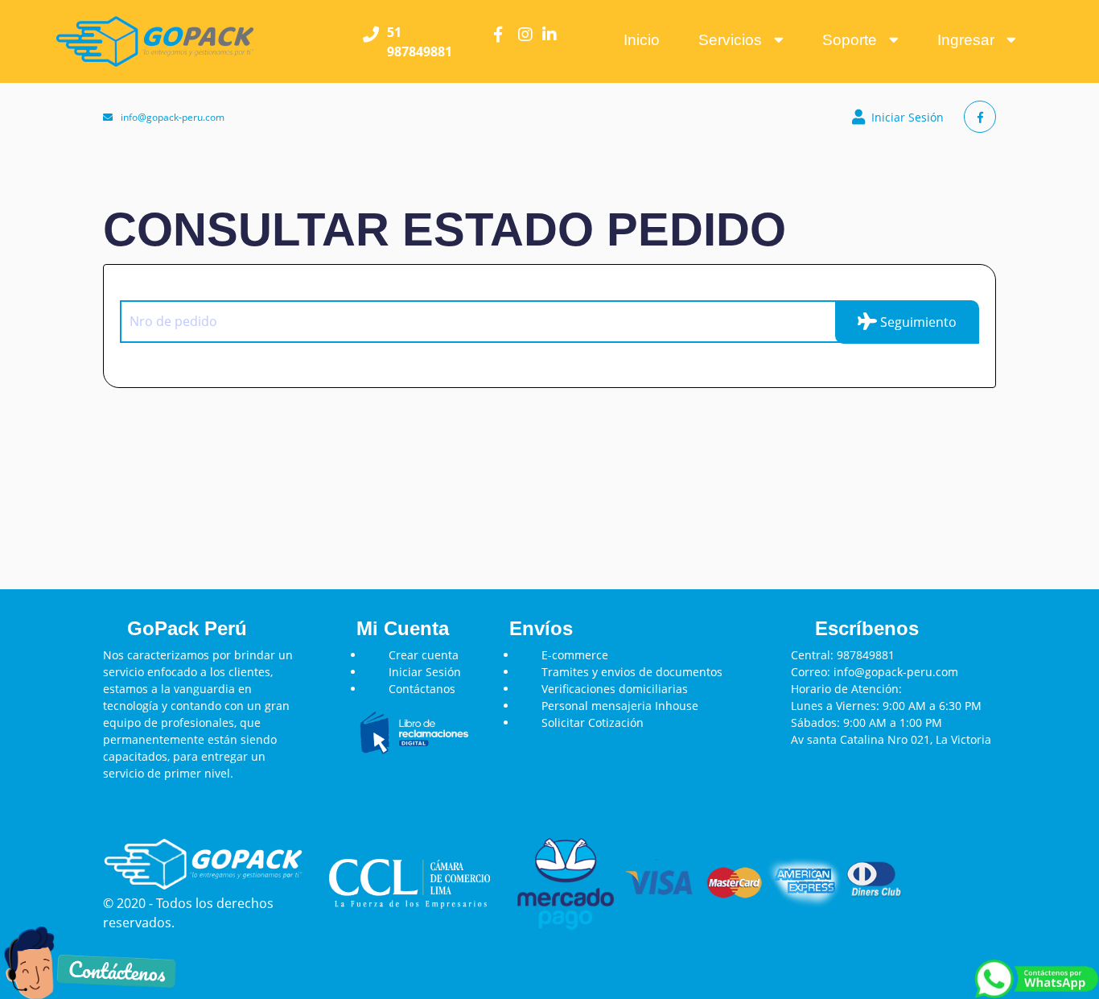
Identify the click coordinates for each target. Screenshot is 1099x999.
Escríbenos (867, 628)
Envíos (541, 628)
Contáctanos (422, 688)
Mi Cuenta (402, 628)
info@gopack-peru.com (172, 117)
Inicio (642, 39)
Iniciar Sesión (907, 117)
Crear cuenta (424, 655)
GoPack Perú (187, 628)
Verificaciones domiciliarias (614, 688)
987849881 (866, 655)
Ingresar (971, 39)
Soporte (855, 39)
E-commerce (574, 655)
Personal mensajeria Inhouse (619, 705)
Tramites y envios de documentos (631, 671)
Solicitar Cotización (592, 722)
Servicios (736, 39)
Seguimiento (917, 322)
